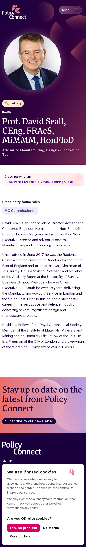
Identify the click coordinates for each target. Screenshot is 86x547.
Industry (16, 103)
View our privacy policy (22, 508)
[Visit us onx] (4, 460)
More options (20, 536)
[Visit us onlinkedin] (11, 460)
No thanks (51, 528)
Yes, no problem (23, 528)
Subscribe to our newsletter (29, 421)
